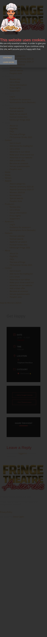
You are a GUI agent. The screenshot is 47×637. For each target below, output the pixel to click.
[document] (23, 318)
